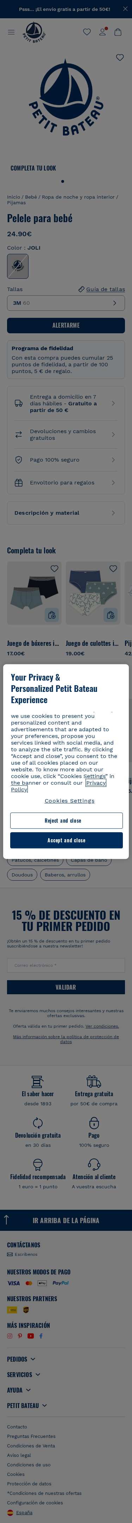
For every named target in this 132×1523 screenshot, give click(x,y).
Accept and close (66, 840)
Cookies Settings (70, 800)
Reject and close (63, 820)
